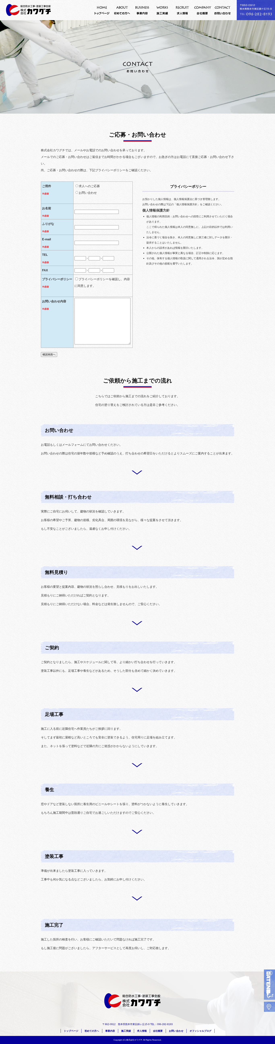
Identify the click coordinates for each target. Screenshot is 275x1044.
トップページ (102, 10)
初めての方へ (122, 10)
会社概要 (202, 10)
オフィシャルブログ (200, 1030)
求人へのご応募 (89, 186)
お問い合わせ (223, 10)
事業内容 (142, 10)
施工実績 (162, 10)
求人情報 (182, 10)
